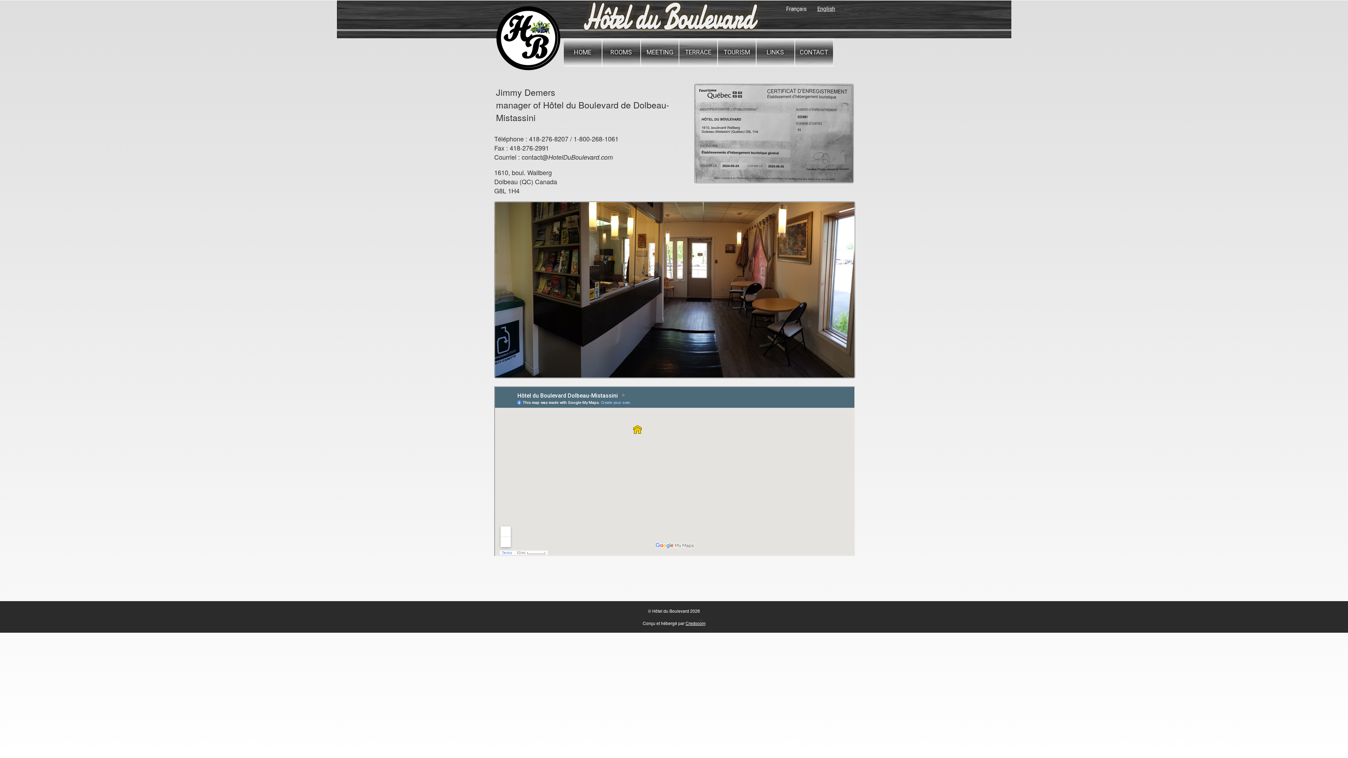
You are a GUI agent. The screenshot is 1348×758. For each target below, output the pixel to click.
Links (775, 52)
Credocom (696, 623)
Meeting (660, 52)
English (826, 9)
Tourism (736, 52)
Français (796, 9)
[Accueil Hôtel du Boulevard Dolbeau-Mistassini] (528, 69)
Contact (814, 52)
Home (583, 52)
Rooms (621, 52)
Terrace (698, 52)
